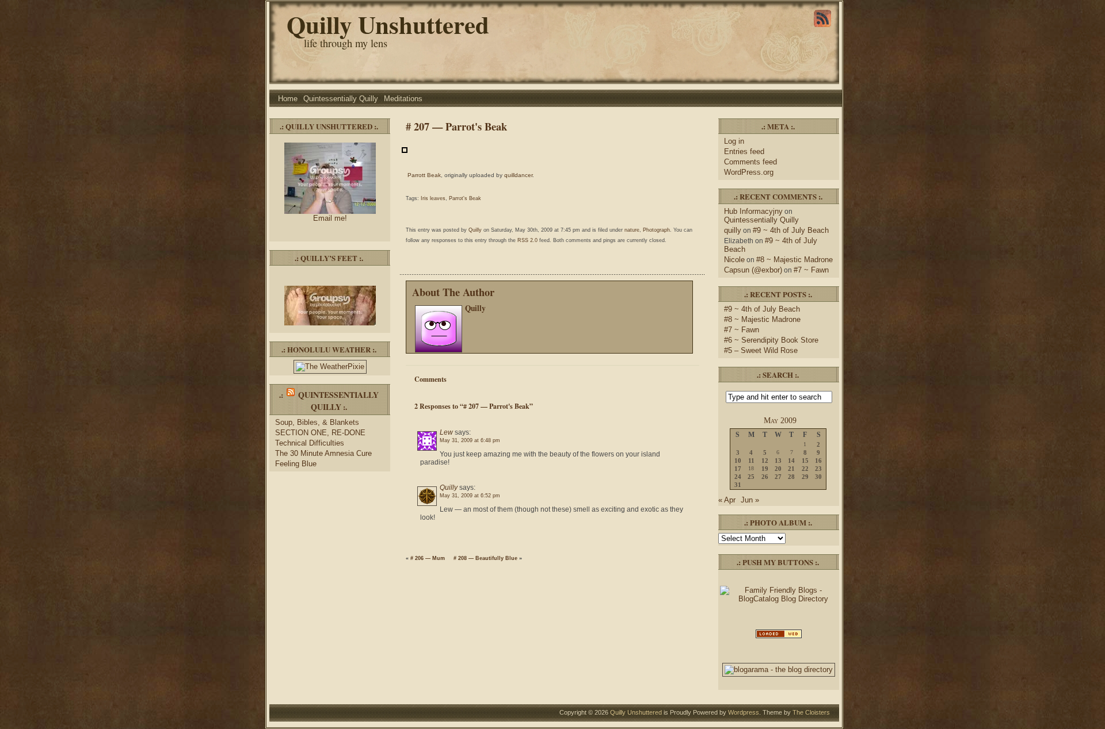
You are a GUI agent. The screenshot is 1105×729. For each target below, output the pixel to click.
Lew (446, 432)
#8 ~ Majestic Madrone (794, 259)
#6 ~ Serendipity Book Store (771, 340)
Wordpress (743, 712)
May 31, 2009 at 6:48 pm (470, 440)
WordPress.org (749, 172)
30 (818, 476)
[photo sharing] (404, 151)
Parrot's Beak (465, 198)
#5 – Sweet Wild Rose (761, 350)
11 (751, 460)
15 (805, 460)
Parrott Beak (424, 175)
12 (764, 460)
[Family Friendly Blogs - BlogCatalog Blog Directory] (778, 598)
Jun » (750, 500)
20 (778, 468)
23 (818, 468)
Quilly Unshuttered (388, 24)
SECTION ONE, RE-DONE (320, 432)
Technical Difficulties (309, 443)
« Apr (727, 500)
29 (805, 476)
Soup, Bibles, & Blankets (317, 422)
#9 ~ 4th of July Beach (791, 230)
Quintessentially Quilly (340, 98)
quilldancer (518, 175)
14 (791, 460)
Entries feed (744, 151)
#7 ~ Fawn (811, 270)
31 (737, 484)
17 (737, 468)
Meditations (403, 98)
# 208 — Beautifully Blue (485, 558)
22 (805, 468)
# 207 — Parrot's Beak (456, 126)
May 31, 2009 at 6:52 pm (470, 495)
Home (288, 98)
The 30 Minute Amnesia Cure (323, 453)
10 (737, 460)
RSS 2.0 (527, 240)
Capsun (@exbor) (753, 270)
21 (791, 468)
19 (764, 468)
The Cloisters (811, 712)
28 (791, 476)
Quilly (475, 230)
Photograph (656, 230)
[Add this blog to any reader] (822, 27)
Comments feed (750, 162)
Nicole (734, 259)
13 (778, 460)
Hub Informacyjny (753, 211)
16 (818, 460)
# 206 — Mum (427, 558)
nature (631, 230)
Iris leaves (433, 198)
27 (778, 476)
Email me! (330, 218)
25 (751, 476)
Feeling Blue (296, 463)
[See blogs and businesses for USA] (778, 637)
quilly (732, 230)
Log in (734, 141)
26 (764, 476)
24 (737, 476)
